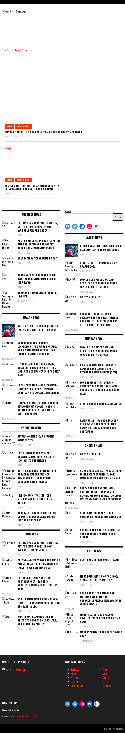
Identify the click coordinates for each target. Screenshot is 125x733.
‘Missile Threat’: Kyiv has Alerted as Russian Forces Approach (43, 132)
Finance (74, 677)
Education (106, 686)
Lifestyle (75, 682)
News (9, 126)
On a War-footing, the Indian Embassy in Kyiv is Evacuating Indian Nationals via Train (32, 187)
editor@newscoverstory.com (24, 716)
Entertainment (77, 686)
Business (75, 669)
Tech (104, 669)
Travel (105, 682)
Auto (104, 673)
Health (74, 673)
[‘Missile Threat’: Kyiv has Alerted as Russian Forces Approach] (62, 89)
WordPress (118, 728)
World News (23, 126)
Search (68, 211)
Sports (105, 677)
